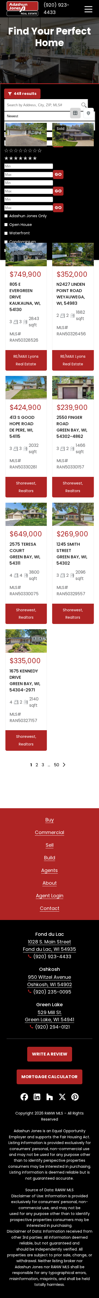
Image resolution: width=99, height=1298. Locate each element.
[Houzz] (49, 1097)
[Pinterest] (75, 1097)
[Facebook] (24, 1097)
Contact (49, 908)
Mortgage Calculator (49, 1077)
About (50, 883)
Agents (49, 870)
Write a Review (49, 1054)
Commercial (49, 832)
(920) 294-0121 (52, 1027)
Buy (49, 819)
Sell (50, 845)
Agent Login (49, 895)
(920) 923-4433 (56, 9)
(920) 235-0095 (52, 992)
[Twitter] (62, 1097)
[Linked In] (37, 1097)
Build (49, 857)
